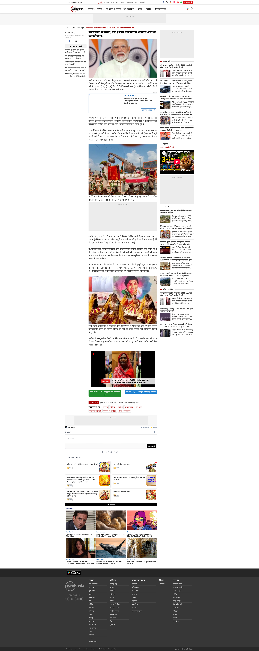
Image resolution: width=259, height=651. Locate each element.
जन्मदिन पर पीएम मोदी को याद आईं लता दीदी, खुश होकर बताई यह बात (75, 51)
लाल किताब (176, 597)
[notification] (192, 9)
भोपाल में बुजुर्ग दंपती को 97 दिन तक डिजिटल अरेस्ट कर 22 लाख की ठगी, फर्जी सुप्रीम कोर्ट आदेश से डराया (175, 243)
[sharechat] (170, 2)
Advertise (85, 649)
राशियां (175, 594)
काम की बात (92, 624)
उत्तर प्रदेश (91, 587)
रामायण (134, 597)
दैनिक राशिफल (177, 584)
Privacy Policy (112, 649)
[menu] (67, 9)
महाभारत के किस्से (95, 411)
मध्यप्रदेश (91, 608)
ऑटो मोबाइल (92, 628)
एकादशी (134, 584)
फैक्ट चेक (91, 635)
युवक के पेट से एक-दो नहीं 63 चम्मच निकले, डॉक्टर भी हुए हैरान (119, 402)
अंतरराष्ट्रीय (92, 597)
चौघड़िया (175, 611)
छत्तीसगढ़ (91, 611)
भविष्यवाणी (135, 587)
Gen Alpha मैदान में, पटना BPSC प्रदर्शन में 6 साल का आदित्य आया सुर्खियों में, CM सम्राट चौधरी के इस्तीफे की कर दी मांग (177, 113)
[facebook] (163, 2)
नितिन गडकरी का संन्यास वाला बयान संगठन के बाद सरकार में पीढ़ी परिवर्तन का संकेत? (176, 129)
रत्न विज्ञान (176, 621)
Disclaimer (94, 649)
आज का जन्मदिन (178, 587)
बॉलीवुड (99, 9)
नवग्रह (175, 618)
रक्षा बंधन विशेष (129, 9)
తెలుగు (123, 2)
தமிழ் (112, 2)
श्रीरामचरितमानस (160, 9)
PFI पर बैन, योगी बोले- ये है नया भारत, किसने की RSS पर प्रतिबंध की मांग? (75, 74)
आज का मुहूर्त (177, 591)
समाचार (90, 9)
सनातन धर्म (135, 591)
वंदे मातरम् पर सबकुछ (113, 9)
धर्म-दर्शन (134, 608)
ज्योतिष (148, 9)
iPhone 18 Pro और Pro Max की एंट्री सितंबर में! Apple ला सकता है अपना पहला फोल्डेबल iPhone (176, 325)
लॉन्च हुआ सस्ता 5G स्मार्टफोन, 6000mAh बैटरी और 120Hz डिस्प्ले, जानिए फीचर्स (176, 66)
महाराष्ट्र (91, 618)
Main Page (69, 649)
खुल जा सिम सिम (115, 604)
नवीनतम (166, 206)
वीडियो (165, 144)
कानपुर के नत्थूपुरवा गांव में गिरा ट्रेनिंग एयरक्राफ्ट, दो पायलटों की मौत (176, 211)
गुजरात (91, 614)
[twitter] (167, 2)
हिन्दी (100, 2)
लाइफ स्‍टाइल (129, 407)
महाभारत (134, 601)
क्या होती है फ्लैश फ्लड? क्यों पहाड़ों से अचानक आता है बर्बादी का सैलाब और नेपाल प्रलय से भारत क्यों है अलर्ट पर (176, 97)
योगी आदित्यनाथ (93, 584)
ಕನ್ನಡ (136, 2)
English (106, 2)
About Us (77, 649)
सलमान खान (113, 614)
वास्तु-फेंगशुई (176, 601)
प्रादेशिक (91, 604)
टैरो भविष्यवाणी (177, 604)
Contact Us (102, 649)
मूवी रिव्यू (112, 594)
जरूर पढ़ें (166, 61)
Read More (105, 381)
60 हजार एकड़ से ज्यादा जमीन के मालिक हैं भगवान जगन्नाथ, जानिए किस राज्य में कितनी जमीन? (75, 69)
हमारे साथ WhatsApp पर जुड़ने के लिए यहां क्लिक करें (105, 393)
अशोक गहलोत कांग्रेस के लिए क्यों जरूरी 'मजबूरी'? (75, 63)
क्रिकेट (140, 9)
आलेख (112, 597)
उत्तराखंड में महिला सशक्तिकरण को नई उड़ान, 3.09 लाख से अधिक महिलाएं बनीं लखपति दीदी (176, 258)
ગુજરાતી (142, 2)
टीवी (111, 621)
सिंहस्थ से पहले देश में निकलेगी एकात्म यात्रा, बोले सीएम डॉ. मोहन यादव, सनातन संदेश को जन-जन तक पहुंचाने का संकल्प (176, 227)
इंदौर (90, 601)
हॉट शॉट (112, 587)
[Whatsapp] (181, 2)
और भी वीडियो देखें (167, 147)
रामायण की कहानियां (109, 411)
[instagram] (174, 2)
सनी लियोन (113, 618)
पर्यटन (111, 601)
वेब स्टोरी (112, 591)
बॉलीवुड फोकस (114, 611)
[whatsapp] (82, 41)
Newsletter (187, 2)
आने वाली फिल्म (114, 608)
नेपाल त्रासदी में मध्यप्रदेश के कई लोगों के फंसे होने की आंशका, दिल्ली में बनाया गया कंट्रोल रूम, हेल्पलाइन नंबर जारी (176, 274)
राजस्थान (91, 621)
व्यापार (90, 638)
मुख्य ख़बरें (75, 28)
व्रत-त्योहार (135, 604)
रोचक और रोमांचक (124, 411)
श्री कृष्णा (134, 594)
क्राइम (90, 631)
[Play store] (188, 9)
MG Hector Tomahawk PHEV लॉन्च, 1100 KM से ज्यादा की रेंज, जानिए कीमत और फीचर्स (176, 82)
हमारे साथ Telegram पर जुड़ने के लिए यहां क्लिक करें (141, 392)
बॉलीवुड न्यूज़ (113, 584)
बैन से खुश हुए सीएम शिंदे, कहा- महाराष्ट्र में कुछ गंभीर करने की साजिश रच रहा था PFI (75, 57)
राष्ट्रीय (82, 28)
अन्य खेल (161, 584)
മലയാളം (130, 2)
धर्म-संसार (139, 407)
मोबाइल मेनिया (168, 289)
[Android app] (74, 573)
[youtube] (177, 2)
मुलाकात (112, 624)
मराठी (117, 2)
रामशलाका (176, 608)
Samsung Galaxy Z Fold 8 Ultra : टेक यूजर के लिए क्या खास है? (176, 309)
